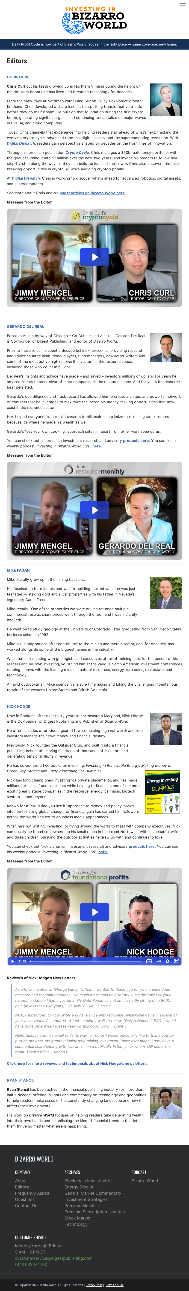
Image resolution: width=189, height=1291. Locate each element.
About (21, 1180)
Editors (22, 1187)
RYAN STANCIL (20, 1080)
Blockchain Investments (88, 1180)
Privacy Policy (95, 1285)
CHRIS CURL (18, 77)
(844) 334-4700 (31, 1264)
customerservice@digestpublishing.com (54, 1258)
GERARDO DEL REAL (25, 326)
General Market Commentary (93, 1193)
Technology (76, 1224)
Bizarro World (145, 1180)
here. (97, 446)
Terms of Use (115, 1285)
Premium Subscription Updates (95, 1211)
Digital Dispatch (26, 178)
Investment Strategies (86, 1199)
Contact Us (26, 1205)
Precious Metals (80, 1205)
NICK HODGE (18, 706)
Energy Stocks (79, 1187)
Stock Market (78, 1218)
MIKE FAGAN (18, 570)
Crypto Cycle (77, 152)
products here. (136, 440)
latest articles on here (92, 193)
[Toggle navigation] (183, 5)
